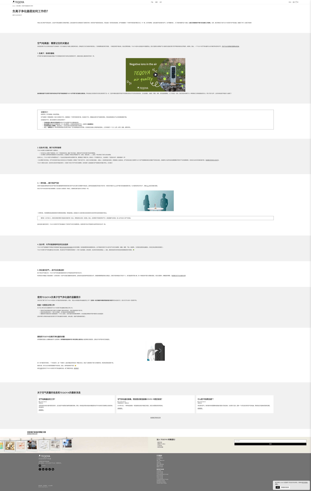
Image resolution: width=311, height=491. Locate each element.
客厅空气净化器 (160, 475)
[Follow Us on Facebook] (39, 470)
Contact (43, 465)
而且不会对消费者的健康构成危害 (230, 46)
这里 (41, 368)
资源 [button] (156, 2)
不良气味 (158, 461)
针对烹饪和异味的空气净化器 (162, 474)
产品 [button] (152, 2)
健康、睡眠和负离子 (161, 460)
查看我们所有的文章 (32, 434)
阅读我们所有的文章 (155, 417)
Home (13, 5)
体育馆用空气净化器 (161, 480)
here (148, 186)
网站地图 (45, 485)
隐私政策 (40, 485)
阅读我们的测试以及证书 (212, 160)
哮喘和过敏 (159, 463)
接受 (278, 487)
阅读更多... (41, 410)
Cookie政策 (50, 485)
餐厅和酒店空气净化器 (161, 482)
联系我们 (76, 368)
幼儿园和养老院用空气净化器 (162, 479)
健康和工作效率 (160, 466)
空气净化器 (159, 470)
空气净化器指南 (160, 458)
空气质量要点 (159, 456)
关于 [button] (161, 2)
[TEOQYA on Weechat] (52, 470)
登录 (270, 444)
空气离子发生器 (160, 471)
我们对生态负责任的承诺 (66, 247)
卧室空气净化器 (160, 476)
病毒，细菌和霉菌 (160, 464)
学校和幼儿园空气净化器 (161, 483)
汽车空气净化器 (160, 478)
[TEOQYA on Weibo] (49, 470)
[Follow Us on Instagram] (46, 470)
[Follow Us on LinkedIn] (43, 470)
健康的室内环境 (160, 465)
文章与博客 (18, 5)
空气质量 (158, 459)
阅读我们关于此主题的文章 (178, 275)
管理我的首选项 (285, 487)
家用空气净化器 (160, 473)
